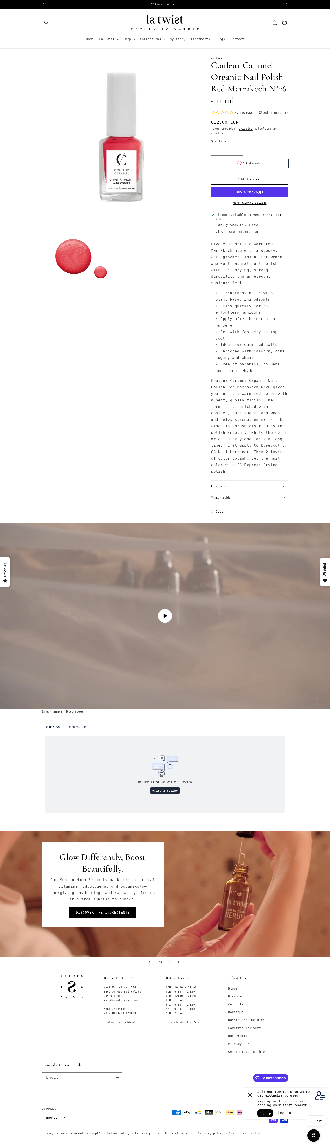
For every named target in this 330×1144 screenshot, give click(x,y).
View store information (237, 232)
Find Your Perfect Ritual (119, 1022)
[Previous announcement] (43, 4)
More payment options (250, 202)
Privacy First (240, 1044)
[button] (46, 23)
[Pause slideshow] (180, 962)
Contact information (245, 1133)
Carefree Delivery (244, 1028)
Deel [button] (219, 511)
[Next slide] (169, 962)
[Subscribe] (117, 1077)
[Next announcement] (287, 4)
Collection (237, 1004)
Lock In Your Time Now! (184, 1022)
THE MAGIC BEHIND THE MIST (103, 907)
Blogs (233, 988)
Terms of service (178, 1133)
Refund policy (118, 1133)
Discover (236, 996)
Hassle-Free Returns (246, 1020)
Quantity (218, 141)
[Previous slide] (149, 962)
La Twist (63, 1133)
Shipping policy (211, 1133)
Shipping (246, 128)
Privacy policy (147, 1133)
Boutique (236, 1012)
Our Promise (238, 1036)
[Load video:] (165, 616)
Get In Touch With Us (247, 1051)
